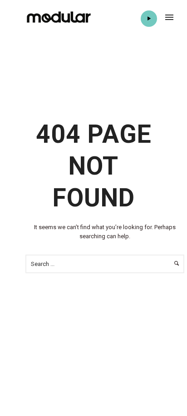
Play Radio (149, 18)
